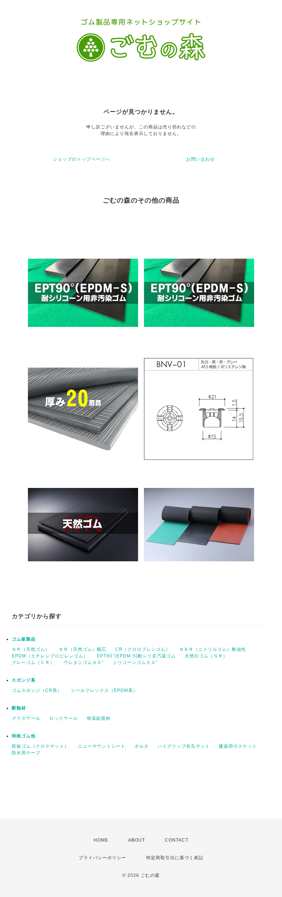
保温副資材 (99, 718)
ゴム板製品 (24, 639)
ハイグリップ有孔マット (184, 746)
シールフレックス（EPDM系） (104, 690)
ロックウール (63, 718)
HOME (101, 840)
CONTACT (176, 840)
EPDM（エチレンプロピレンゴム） (50, 656)
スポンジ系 (24, 680)
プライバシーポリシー (102, 857)
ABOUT (136, 840)
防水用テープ (26, 752)
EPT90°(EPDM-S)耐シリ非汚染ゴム (136, 656)
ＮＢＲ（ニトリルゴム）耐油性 (212, 649)
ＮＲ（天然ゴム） (31, 649)
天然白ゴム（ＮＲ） (206, 656)
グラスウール (26, 718)
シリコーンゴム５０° (135, 662)
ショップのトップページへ (81, 159)
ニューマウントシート (102, 746)
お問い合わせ (200, 159)
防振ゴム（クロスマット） (40, 746)
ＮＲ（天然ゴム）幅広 (82, 649)
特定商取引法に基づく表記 (174, 857)
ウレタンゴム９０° (84, 662)
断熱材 (19, 708)
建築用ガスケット (238, 746)
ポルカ (141, 746)
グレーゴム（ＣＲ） (33, 662)
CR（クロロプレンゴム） (142, 649)
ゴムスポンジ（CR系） (37, 690)
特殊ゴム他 (24, 736)
